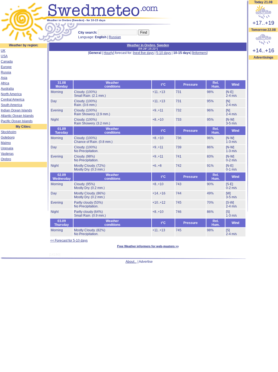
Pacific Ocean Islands (17, 121)
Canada (7, 61)
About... (131, 262)
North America (11, 94)
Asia (4, 78)
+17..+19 (263, 23)
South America (11, 105)
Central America (12, 99)
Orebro (6, 159)
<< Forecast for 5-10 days (69, 240)
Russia (6, 72)
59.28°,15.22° (148, 48)
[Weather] (23, 41)
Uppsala (7, 148)
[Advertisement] (148, 67)
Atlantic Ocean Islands (17, 116)
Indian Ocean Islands (16, 110)
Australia (7, 89)
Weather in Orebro (141, 45)
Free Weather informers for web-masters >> (148, 246)
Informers (200, 53)
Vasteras (7, 154)
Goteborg (8, 137)
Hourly (108, 53)
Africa (5, 83)
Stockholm (8, 132)
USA (4, 56)
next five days (144, 53)
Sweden (163, 45)
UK (3, 51)
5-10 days (163, 53)
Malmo (6, 143)
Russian (115, 37)
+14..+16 (263, 50)
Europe (6, 67)
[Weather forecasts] (110, 18)
